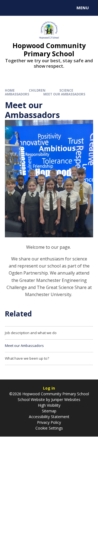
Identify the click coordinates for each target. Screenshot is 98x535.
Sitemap (49, 410)
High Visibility (49, 405)
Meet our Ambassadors (64, 94)
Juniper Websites (65, 399)
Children (37, 90)
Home (10, 90)
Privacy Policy (49, 422)
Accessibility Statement (49, 416)
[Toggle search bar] (10, 8)
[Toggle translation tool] (24, 8)
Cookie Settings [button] (49, 428)
